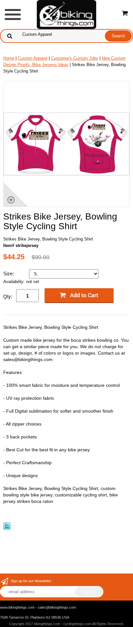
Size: (9, 273)
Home (8, 58)
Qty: (7, 296)
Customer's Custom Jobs (74, 58)
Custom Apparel (32, 58)
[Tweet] (7, 528)
